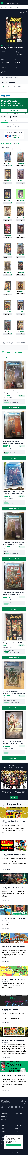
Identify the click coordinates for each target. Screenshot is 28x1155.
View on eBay (13, 407)
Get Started (14, 110)
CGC (3, 86)
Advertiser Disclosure (21, 14)
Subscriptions (4, 1113)
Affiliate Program (5, 1119)
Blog (16, 1131)
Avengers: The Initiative (14, 77)
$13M (3, 827)
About (16, 1128)
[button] (8, 794)
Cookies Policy (16, 1141)
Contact (3, 1131)
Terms (2, 1143)
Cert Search (21, 12)
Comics (6, 77)
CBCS (8, 86)
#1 (4, 828)
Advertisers (4, 1116)
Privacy (3, 1140)
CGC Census (4, 120)
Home (2, 77)
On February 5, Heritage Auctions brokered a (13, 825)
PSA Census (14, 120)
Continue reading (6, 836)
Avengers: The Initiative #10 (7, 79)
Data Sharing (18, 1113)
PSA (13, 86)
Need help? (4, 1128)
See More (14, 797)
